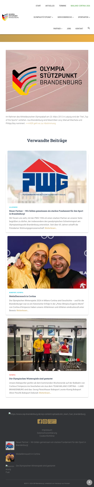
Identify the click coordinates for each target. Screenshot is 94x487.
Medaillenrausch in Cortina (22, 296)
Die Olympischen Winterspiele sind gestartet (31, 378)
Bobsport (12, 292)
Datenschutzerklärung (47, 433)
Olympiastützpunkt (43, 17)
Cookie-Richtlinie (47, 436)
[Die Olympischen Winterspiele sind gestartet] (47, 344)
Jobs (69, 28)
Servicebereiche (65, 17)
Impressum (47, 430)
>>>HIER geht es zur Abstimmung (41, 123)
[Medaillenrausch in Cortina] (47, 262)
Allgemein (13, 207)
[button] (89, 28)
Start (38, 6)
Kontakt (79, 28)
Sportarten (83, 17)
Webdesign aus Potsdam (62, 483)
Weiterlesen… (51, 228)
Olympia (20, 292)
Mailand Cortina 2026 (80, 6)
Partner (57, 28)
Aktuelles (49, 6)
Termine (62, 6)
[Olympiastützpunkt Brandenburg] (10, 17)
